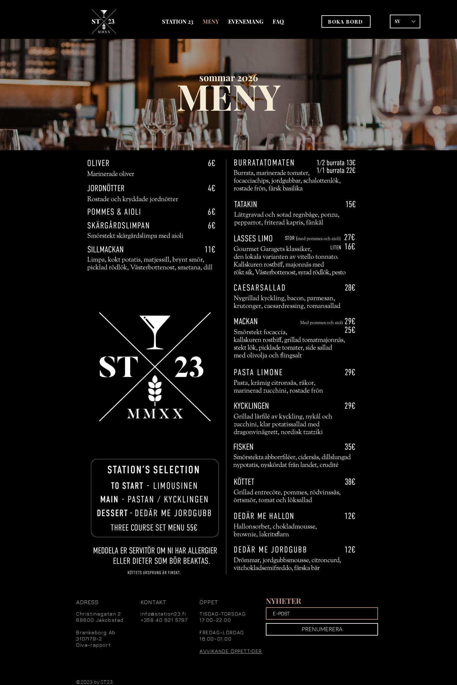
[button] (346, 21)
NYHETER (283, 600)
